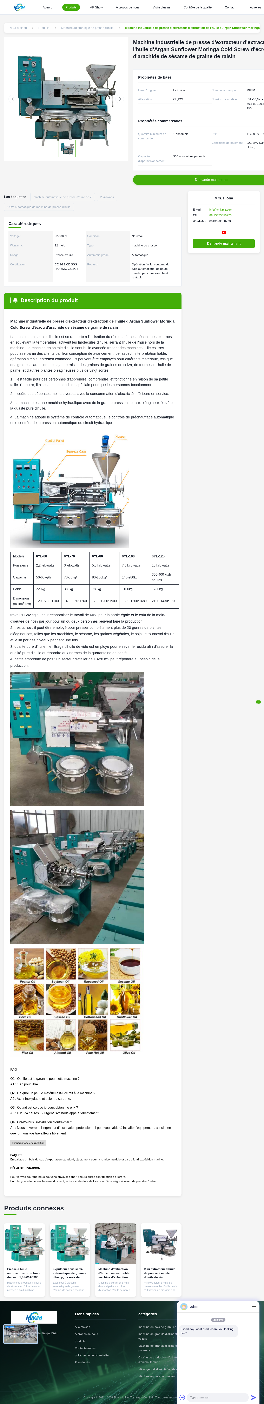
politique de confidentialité (92, 1355)
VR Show (96, 7)
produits (80, 1341)
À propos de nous (86, 1334)
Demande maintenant (223, 243)
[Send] (253, 1397)
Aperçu (47, 7)
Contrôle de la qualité (198, 7)
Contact (230, 7)
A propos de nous (127, 7)
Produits (71, 7)
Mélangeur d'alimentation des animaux (163, 1369)
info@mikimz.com (220, 209)
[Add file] (182, 1397)
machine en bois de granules (157, 1327)
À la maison (82, 1327)
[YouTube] (258, 702)
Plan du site (82, 1362)
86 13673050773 (220, 215)
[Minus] (253, 1306)
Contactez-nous (85, 1348)
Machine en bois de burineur (157, 1376)
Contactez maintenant (24, 1288)
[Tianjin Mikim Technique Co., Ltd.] (20, 7)
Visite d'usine (161, 7)
